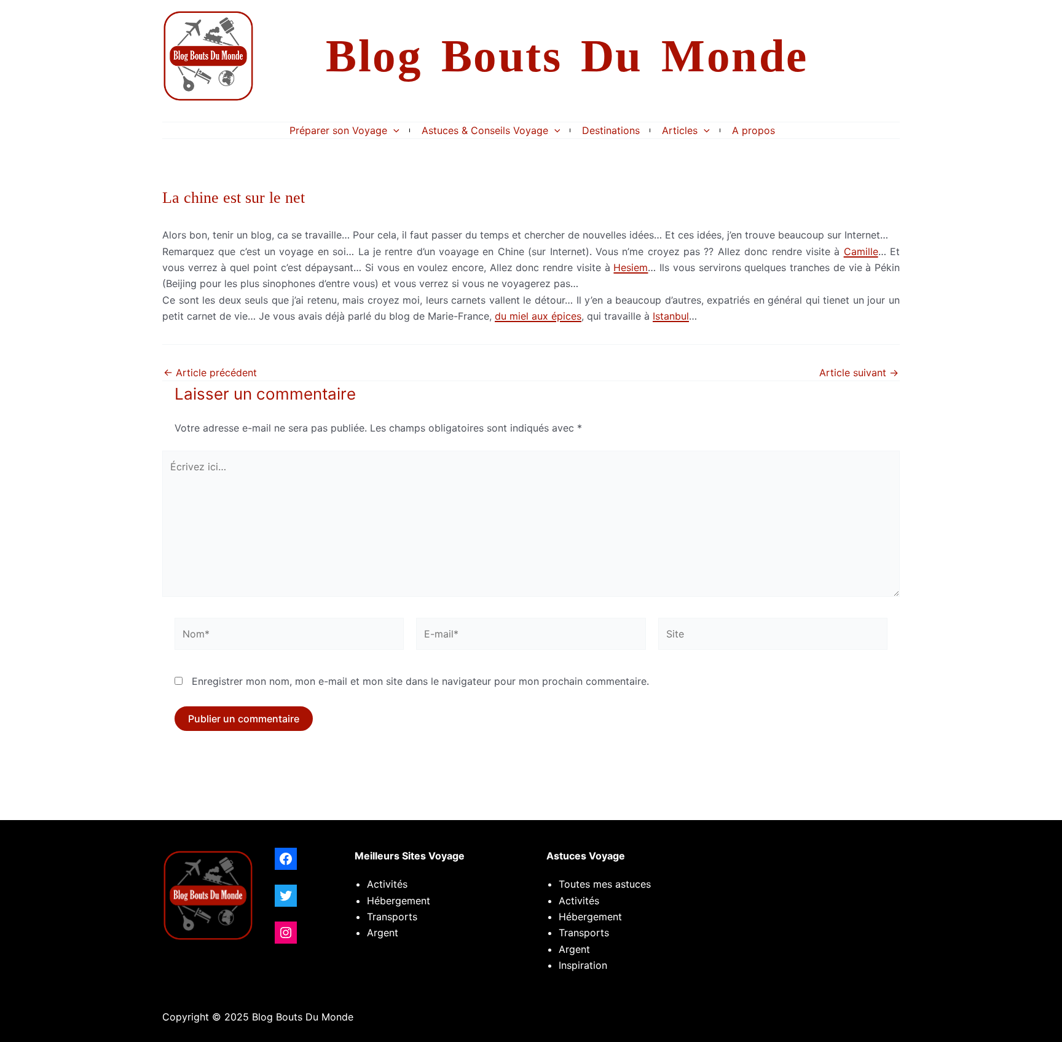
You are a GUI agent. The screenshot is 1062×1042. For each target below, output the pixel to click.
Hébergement (398, 900)
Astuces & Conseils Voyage (485, 130)
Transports (584, 932)
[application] (393, 130)
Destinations (611, 130)
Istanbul (671, 316)
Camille (861, 251)
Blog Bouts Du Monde (567, 55)
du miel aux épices (538, 316)
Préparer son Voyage (338, 130)
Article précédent (210, 372)
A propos (753, 130)
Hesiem (630, 267)
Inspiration (583, 965)
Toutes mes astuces (605, 884)
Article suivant (859, 372)
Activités (387, 884)
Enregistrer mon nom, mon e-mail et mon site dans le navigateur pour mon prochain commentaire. (420, 681)
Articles (680, 130)
